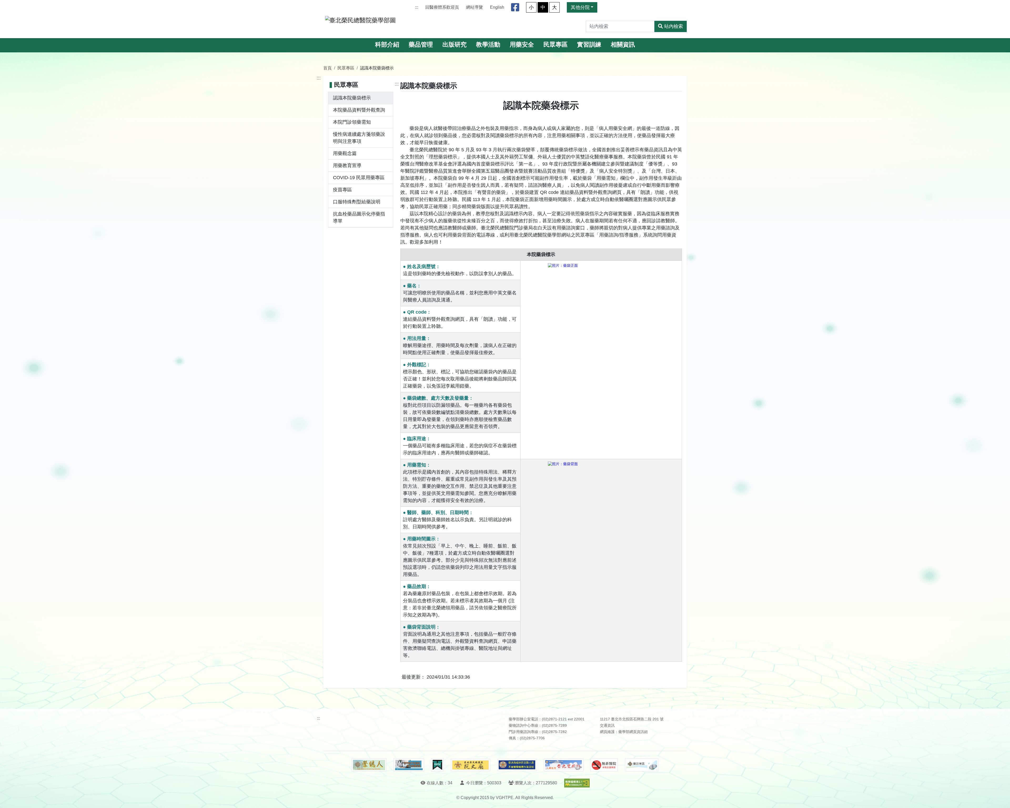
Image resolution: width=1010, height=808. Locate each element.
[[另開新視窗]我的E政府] (437, 764)
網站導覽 (474, 7)
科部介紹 (387, 44)
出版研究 (454, 44)
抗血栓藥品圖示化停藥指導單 (359, 217)
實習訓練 (589, 44)
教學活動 (488, 44)
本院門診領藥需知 (352, 122)
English (497, 7)
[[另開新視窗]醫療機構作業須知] (517, 765)
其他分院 (580, 7)
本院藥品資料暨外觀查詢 (359, 110)
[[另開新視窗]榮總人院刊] (369, 764)
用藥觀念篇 (345, 153)
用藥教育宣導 (347, 165)
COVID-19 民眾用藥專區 (359, 177)
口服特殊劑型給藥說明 (356, 201)
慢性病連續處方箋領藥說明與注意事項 (359, 138)
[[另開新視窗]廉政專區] (641, 764)
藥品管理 (421, 44)
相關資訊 (623, 44)
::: (416, 7)
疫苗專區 (342, 189)
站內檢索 (673, 26)
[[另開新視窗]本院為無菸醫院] (604, 764)
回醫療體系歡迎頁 (442, 7)
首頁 (327, 68)
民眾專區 (555, 44)
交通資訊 (607, 725)
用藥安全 (522, 44)
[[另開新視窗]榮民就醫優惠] (408, 764)
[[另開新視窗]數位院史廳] (470, 765)
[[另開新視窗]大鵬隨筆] (563, 765)
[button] (1001, 799)
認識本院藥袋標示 (352, 98)
